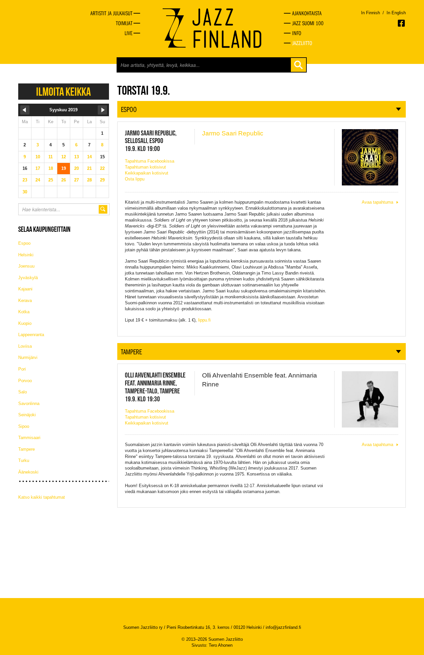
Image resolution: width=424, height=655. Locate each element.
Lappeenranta (31, 334)
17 (37, 168)
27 (76, 179)
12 (63, 156)
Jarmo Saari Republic (232, 133)
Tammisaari (29, 437)
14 (89, 156)
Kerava (25, 300)
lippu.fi (204, 320)
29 (102, 179)
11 (50, 156)
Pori (22, 369)
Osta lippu (134, 178)
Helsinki (25, 254)
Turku (23, 460)
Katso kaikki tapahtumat (41, 497)
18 (50, 168)
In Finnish (370, 12)
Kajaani (25, 288)
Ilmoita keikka (63, 91)
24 (37, 179)
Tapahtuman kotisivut (145, 167)
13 (76, 156)
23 (25, 179)
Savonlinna (28, 403)
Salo (22, 391)
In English (396, 12)
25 (50, 179)
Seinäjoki (27, 414)
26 (63, 179)
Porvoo (25, 380)
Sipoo (23, 426)
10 (37, 156)
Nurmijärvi (27, 357)
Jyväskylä (28, 277)
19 (63, 168)
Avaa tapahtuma (377, 202)
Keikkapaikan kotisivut (146, 173)
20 (76, 168)
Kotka (23, 311)
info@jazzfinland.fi (283, 627)
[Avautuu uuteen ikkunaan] (402, 23)
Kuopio (24, 323)
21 (89, 168)
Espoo (24, 243)
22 (102, 168)
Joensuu (26, 266)
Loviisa (25, 346)
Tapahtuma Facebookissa (149, 161)
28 (89, 179)
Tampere (26, 449)
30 (25, 191)
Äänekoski (28, 472)
